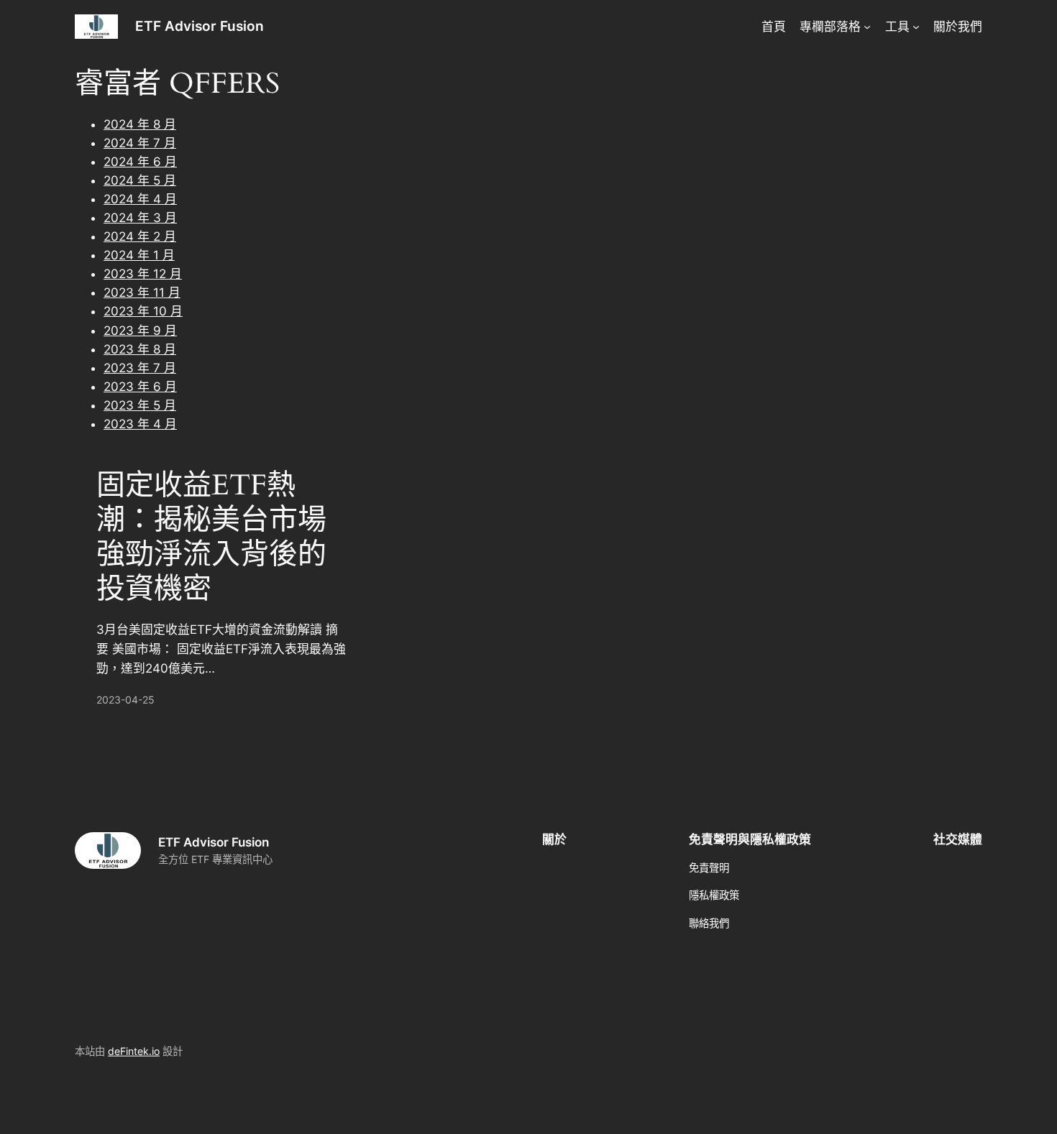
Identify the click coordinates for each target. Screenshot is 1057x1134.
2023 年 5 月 (140, 405)
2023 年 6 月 (140, 386)
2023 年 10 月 (143, 311)
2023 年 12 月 (143, 274)
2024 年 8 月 (140, 124)
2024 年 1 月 (139, 255)
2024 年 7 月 (140, 143)
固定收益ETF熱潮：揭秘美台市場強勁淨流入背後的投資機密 (211, 538)
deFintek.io (134, 1051)
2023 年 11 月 (142, 292)
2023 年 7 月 (140, 368)
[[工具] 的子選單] (916, 26)
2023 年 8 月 (140, 349)
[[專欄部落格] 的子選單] (867, 26)
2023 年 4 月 (140, 424)
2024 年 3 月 (140, 218)
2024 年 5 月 (140, 180)
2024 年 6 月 (140, 162)
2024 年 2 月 (140, 236)
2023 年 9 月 (140, 330)
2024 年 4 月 (140, 199)
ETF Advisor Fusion (199, 25)
